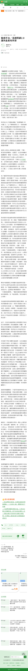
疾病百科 (23, 663)
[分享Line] (10, 7)
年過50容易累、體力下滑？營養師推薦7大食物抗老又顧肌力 (15, 11)
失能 (6, 106)
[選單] (26, 1)
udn (2, 35)
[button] (26, 4)
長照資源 (11, 99)
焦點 (2, 4)
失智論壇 (12, 4)
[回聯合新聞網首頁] (2, 2)
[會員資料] (24, 1)
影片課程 (4, 580)
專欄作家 (19, 665)
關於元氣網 (5, 663)
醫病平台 (10, 87)
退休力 (8, 665)
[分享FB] (3, 7)
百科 (22, 4)
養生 (6, 4)
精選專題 (17, 663)
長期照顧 (4, 73)
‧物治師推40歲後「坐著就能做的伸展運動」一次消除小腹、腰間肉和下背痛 (13, 504)
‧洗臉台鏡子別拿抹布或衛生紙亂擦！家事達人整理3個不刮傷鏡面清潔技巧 (13, 515)
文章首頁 (13, 665)
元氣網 (5, 35)
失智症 (23, 159)
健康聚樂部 (12, 663)
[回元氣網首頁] (5, 2)
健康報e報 (6, 657)
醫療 (17, 4)
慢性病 (23, 441)
